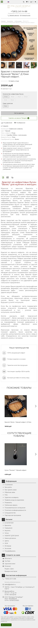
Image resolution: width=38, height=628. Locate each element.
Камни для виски (10, 538)
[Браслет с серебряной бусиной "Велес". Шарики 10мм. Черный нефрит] (11, 65)
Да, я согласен (6, 624)
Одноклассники (10, 563)
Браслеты (8, 525)
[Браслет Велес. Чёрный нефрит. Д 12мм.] (19, 406)
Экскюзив (8, 548)
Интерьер (8, 546)
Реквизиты (8, 502)
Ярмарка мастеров (11, 571)
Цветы (7, 541)
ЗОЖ (6, 543)
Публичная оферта (11, 505)
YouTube (7, 561)
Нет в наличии (19, 113)
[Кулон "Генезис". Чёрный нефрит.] (19, 454)
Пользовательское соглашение (15, 508)
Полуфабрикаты (10, 551)
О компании (9, 484)
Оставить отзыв (14, 81)
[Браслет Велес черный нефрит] (4, 65)
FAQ (6, 495)
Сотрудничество (10, 513)
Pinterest (8, 566)
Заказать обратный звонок (12, 582)
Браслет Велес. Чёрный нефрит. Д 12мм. (18, 422)
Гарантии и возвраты (11, 497)
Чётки (7, 533)
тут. (6, 621)
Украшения (8, 528)
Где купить (8, 487)
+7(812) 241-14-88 (19, 11)
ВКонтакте (8, 558)
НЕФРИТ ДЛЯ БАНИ (12, 535)
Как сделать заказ (11, 490)
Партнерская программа (13, 515)
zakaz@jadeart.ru (10, 584)
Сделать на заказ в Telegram (18, 118)
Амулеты (7, 530)
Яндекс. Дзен (9, 569)
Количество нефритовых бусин (13, 94)
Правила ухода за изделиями (14, 500)
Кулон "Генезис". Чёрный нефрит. (16, 470)
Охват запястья (8, 103)
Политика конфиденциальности (15, 510)
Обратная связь (10, 492)
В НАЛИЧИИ (9, 523)
